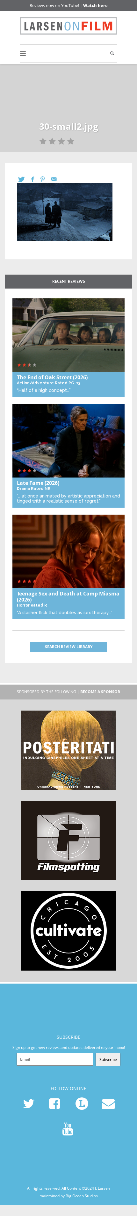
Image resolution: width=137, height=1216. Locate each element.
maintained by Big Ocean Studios (69, 1196)
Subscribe (108, 1059)
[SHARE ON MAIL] (57, 179)
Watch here (95, 5)
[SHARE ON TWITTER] (24, 179)
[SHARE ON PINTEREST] (45, 179)
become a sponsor (100, 691)
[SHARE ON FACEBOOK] (35, 179)
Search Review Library (68, 646)
